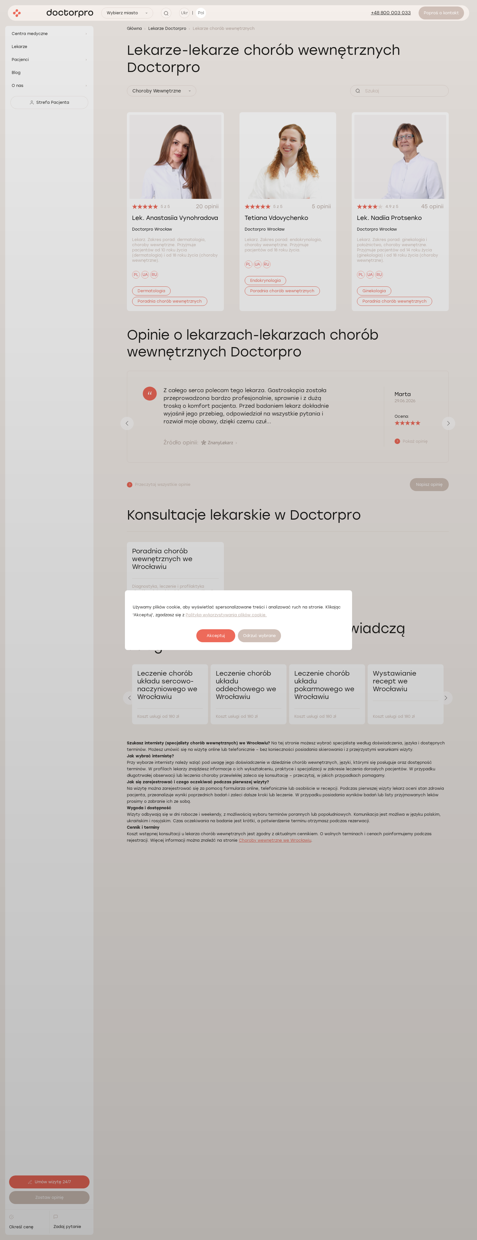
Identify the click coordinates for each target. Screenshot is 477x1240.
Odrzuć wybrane (259, 635)
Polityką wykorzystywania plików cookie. (226, 615)
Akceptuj (216, 635)
